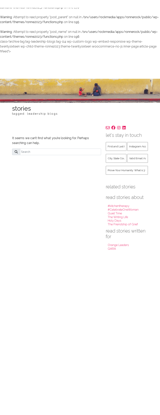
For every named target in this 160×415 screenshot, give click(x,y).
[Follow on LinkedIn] (124, 127)
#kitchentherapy (118, 206)
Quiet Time (115, 213)
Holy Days (114, 220)
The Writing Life (118, 217)
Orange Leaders (118, 245)
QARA (112, 248)
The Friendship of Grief (123, 224)
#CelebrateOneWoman (123, 209)
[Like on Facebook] (113, 127)
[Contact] (108, 127)
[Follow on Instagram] (119, 127)
